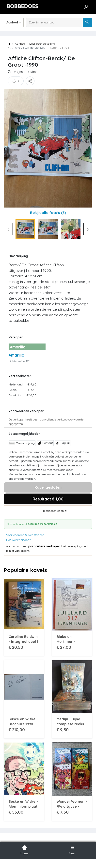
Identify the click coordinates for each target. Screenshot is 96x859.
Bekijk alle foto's (48, 212)
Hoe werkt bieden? (18, 540)
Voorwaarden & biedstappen (25, 535)
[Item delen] (30, 80)
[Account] (86, 7)
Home (24, 853)
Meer (72, 853)
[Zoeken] (87, 22)
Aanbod (20, 43)
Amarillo (16, 355)
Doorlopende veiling (42, 43)
